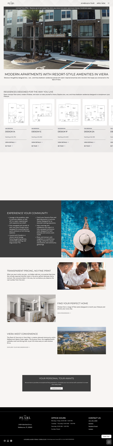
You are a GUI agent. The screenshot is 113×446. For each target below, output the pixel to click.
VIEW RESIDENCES (63, 313)
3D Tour (8, 146)
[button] (108, 3)
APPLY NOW (101, 3)
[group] (16, 123)
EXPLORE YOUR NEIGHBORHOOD (17, 347)
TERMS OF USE (42, 439)
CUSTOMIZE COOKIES (29, 439)
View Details (9, 142)
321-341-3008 (93, 421)
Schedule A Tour (87, 3)
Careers (91, 429)
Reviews (91, 423)
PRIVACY (36, 439)
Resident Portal (93, 426)
